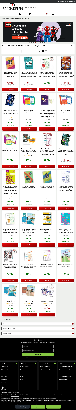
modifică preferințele (22, 407)
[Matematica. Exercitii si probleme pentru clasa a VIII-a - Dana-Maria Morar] (28, 261)
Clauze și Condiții (17, 401)
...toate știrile (62, 382)
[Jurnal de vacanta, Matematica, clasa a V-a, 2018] (28, 297)
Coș (48, 14)
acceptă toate (53, 407)
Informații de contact (24, 366)
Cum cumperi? (4, 376)
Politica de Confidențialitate (7, 401)
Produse (33, 14)
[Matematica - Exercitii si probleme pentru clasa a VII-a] (47, 261)
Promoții (22, 376)
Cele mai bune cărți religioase (65, 373)
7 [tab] (42, 42)
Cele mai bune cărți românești (65, 369)
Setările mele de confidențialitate (47, 369)
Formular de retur (24, 369)
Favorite (41, 14)
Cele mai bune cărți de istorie (65, 376)
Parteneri (22, 386)
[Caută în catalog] (73, 7)
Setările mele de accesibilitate (46, 373)
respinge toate (38, 407)
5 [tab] (38, 42)
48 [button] (71, 51)
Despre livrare (4, 379)
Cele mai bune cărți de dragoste (66, 366)
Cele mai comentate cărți (45, 366)
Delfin (46, 80)
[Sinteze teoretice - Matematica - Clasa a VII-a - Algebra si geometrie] (65, 106)
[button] (54, 14)
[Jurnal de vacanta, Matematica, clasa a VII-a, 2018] (65, 261)
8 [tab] (44, 42)
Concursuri (3, 382)
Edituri (21, 379)
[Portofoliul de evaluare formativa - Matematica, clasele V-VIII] (47, 297)
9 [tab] (47, 42)
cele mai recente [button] (14, 51)
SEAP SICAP (3, 389)
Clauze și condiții (4, 366)
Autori (21, 382)
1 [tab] (29, 42)
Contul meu (24, 14)
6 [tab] (40, 42)
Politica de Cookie (15, 396)
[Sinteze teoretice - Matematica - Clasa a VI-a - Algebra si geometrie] (28, 106)
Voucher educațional (5, 386)
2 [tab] (31, 42)
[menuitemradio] (45, 51)
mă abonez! (38, 354)
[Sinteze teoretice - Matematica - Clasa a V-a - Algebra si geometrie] (10, 145)
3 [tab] (33, 42)
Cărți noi (22, 373)
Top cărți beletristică (63, 379)
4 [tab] (36, 42)
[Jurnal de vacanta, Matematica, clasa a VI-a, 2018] (10, 297)
